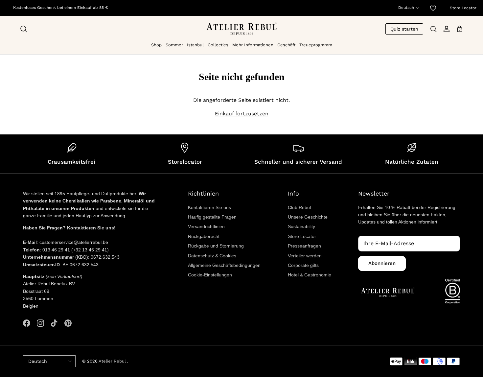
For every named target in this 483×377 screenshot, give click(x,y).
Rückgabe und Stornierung (216, 245)
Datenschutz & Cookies (212, 255)
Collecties (218, 44)
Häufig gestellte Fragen (212, 217)
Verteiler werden (305, 255)
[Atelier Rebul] (241, 28)
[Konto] (446, 29)
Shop (156, 44)
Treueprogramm (315, 44)
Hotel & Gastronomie (309, 274)
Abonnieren (382, 263)
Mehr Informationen (252, 44)
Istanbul (195, 44)
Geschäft (286, 44)
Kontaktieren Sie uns (209, 207)
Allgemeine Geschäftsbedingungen (224, 265)
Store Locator (463, 8)
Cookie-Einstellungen (210, 274)
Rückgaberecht (203, 236)
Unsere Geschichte (308, 217)
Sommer (174, 44)
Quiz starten (404, 29)
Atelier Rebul (113, 361)
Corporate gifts (303, 265)
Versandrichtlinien (206, 226)
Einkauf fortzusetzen (241, 113)
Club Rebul (299, 207)
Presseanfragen (304, 245)
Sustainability (301, 226)
